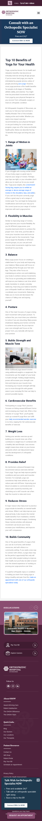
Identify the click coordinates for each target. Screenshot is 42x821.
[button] (38, 13)
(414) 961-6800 (27, 3)
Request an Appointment (21, 816)
